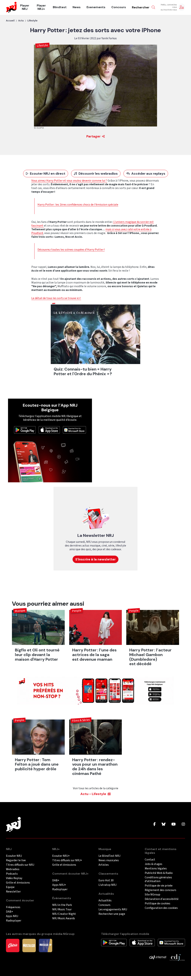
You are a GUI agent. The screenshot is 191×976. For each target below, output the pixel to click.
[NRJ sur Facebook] (154, 824)
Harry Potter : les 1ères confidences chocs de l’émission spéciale (77, 205)
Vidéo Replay (14, 878)
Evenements (96, 7)
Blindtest (60, 7)
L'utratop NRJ (107, 885)
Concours (118, 7)
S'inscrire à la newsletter (95, 559)
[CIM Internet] (157, 957)
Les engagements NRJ (112, 909)
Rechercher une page (111, 914)
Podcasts (12, 874)
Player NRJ (24, 7)
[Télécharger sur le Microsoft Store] (74, 430)
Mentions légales (156, 869)
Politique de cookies (157, 904)
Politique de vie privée (159, 886)
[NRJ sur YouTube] (173, 824)
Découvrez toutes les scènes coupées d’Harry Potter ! (71, 250)
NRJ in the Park (62, 905)
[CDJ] (177, 957)
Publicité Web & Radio (159, 873)
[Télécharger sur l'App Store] (49, 430)
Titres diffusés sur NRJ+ (67, 860)
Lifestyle (32, 21)
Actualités (105, 901)
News (77, 7)
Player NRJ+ (41, 7)
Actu (21, 21)
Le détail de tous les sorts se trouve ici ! (56, 298)
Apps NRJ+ (59, 885)
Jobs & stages (153, 864)
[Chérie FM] (12, 945)
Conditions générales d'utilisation (158, 879)
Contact (150, 860)
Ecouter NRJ (14, 856)
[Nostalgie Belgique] (29, 945)
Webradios (12, 869)
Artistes (103, 865)
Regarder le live (16, 860)
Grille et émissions (18, 883)
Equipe (10, 887)
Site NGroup (152, 895)
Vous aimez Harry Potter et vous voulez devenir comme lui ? (69, 181)
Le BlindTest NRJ (109, 856)
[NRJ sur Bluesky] (163, 824)
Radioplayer (13, 921)
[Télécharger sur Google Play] (25, 430)
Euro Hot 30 (106, 880)
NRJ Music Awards (63, 918)
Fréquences (13, 907)
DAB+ (9, 912)
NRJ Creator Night (64, 914)
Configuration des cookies (161, 908)
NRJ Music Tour (62, 909)
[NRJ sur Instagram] (183, 824)
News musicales (108, 860)
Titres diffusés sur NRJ (20, 865)
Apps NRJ (12, 916)
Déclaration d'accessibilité (162, 899)
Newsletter (13, 892)
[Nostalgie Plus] (45, 945)
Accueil (10, 21)
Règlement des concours (160, 890)
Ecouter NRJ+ (61, 856)
